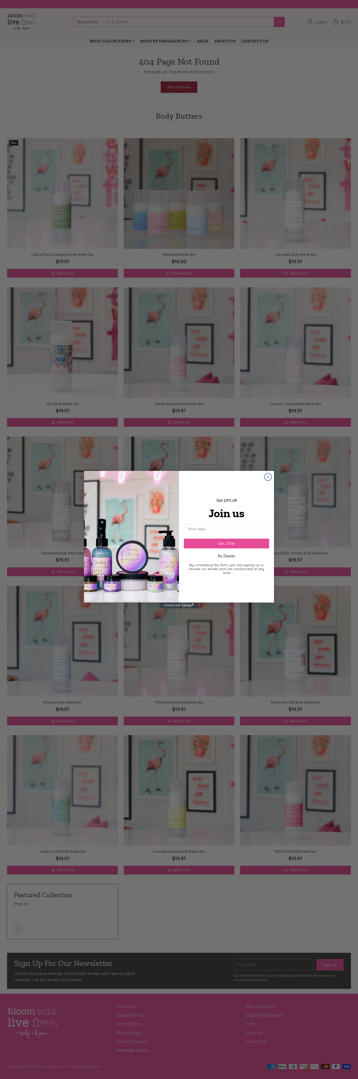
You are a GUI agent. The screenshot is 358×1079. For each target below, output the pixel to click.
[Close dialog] (268, 477)
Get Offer (226, 543)
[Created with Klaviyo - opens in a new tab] (179, 605)
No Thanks (226, 555)
